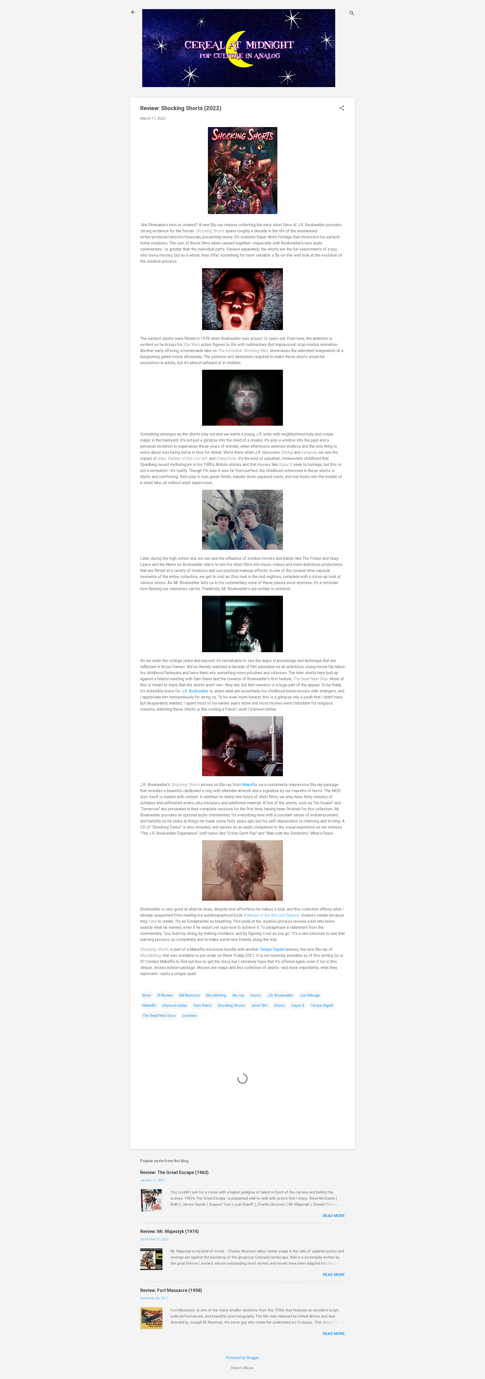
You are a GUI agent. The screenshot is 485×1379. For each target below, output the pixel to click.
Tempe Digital (272, 949)
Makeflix (249, 784)
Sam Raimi (202, 1005)
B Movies (165, 995)
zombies (189, 1015)
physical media (174, 1005)
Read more (334, 1215)
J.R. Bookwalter (195, 691)
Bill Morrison (189, 995)
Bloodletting (216, 995)
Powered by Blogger (242, 1357)
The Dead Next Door (159, 1015)
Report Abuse (242, 1368)
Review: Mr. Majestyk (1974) (169, 1231)
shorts (279, 1005)
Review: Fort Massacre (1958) (171, 1290)
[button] (342, 108)
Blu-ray (238, 995)
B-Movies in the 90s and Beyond (271, 915)
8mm (146, 995)
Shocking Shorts (231, 1005)
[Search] (352, 14)
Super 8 (298, 1005)
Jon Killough (310, 995)
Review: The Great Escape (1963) (174, 1172)
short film (260, 1005)
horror (256, 995)
